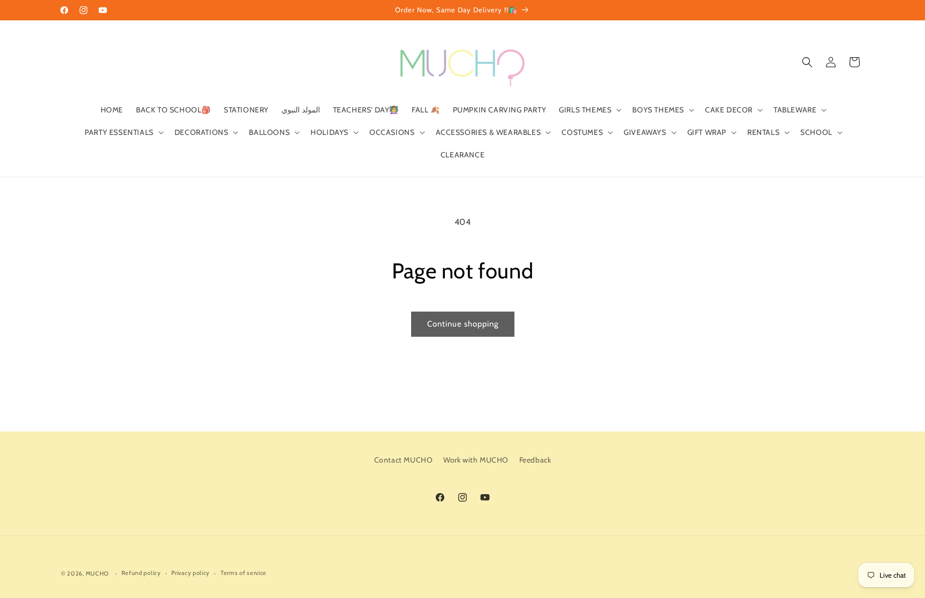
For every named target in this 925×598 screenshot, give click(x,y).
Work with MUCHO (476, 460)
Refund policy (141, 573)
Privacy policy (190, 573)
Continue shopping (462, 324)
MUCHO (97, 573)
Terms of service (244, 573)
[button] (589, 110)
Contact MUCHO (403, 460)
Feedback (535, 460)
